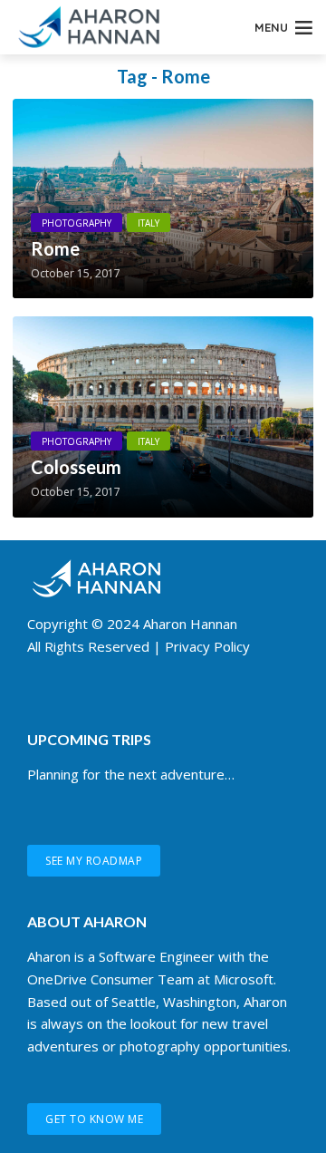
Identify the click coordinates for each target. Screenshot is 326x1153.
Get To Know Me (94, 1119)
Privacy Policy (207, 646)
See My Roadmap (93, 860)
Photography (76, 223)
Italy (148, 223)
